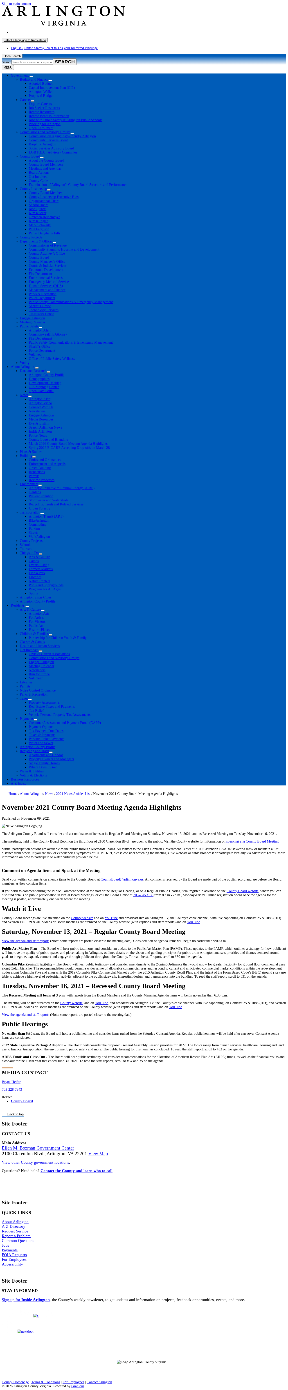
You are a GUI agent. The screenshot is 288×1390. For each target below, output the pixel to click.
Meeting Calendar (32, 322)
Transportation (30, 512)
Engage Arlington (32, 318)
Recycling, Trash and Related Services (56, 504)
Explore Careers (40, 104)
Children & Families (34, 634)
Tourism (26, 549)
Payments (27, 719)
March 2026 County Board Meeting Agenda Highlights (68, 443)
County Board (30, 156)
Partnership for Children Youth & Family (58, 638)
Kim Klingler (38, 221)
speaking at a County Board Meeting (252, 841)
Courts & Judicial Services (47, 265)
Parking (34, 528)
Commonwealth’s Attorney (48, 334)
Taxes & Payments (42, 735)
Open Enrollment (41, 128)
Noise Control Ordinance (38, 690)
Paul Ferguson (39, 229)
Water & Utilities (32, 771)
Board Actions (39, 172)
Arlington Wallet (40, 91)
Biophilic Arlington (42, 144)
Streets (33, 532)
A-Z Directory (13, 1226)
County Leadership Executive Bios (54, 197)
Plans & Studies (31, 452)
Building (26, 456)
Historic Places (39, 630)
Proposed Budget (41, 96)
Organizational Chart (43, 201)
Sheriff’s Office (40, 306)
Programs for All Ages (45, 589)
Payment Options (41, 727)
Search (6, 62)
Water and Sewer (41, 743)
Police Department (42, 298)
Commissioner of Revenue (48, 245)
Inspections (37, 472)
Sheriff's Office (39, 346)
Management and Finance (47, 290)
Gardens (35, 492)
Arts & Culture (39, 557)
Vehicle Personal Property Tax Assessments (59, 714)
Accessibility (12, 1264)
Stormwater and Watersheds (48, 500)
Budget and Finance (34, 79)
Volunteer (36, 354)
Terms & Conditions (45, 1382)
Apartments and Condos (46, 755)
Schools (25, 545)
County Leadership (33, 189)
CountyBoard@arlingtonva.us (122, 879)
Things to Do (29, 553)
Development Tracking (45, 383)
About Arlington (22, 367)
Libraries (35, 577)
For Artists (36, 617)
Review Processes (41, 480)
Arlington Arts (39, 613)
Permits (34, 476)
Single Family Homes (44, 763)
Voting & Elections (33, 775)
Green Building (40, 468)
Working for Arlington (45, 124)
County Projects (31, 237)
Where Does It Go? (42, 767)
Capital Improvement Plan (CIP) (52, 87)
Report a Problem (16, 1236)
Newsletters (37, 411)
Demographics (39, 379)
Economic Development (46, 269)
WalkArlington (39, 536)
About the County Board (46, 160)
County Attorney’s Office (47, 253)
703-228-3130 (143, 895)
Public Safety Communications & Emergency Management (71, 302)
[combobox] (25, 40)
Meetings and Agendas (45, 168)
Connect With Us (41, 407)
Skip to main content (16, 4)
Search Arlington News (45, 427)
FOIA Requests (14, 1254)
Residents (18, 605)
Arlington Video (40, 403)
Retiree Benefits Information (49, 116)
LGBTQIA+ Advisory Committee (53, 152)
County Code (38, 180)
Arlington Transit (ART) (46, 516)
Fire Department (40, 274)
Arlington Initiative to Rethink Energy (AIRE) (61, 488)
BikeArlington (39, 520)
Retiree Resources (41, 112)
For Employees (14, 1259)
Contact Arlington (99, 1382)
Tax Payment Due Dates (46, 731)
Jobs (5, 1245)
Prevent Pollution (41, 496)
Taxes (24, 698)
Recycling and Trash (34, 751)
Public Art (36, 625)
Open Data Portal (41, 391)
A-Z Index (18, 783)
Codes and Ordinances (45, 460)
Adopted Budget (40, 83)
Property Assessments (44, 702)
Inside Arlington (40, 431)
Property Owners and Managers (51, 759)
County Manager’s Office (47, 261)
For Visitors (37, 621)
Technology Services (43, 310)
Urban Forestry (39, 508)
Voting (24, 363)
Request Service (15, 1231)
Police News (38, 435)
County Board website (243, 891)
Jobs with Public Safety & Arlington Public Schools (65, 120)
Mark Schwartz (40, 225)
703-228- (8, 1089)
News (24, 395)
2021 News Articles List (73, 794)
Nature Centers (39, 581)
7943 (18, 1089)
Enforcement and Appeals (47, 464)
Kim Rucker (37, 213)
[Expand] (31, 76)
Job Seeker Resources (44, 108)
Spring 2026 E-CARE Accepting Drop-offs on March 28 (69, 447)
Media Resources (41, 419)
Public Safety (29, 326)
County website (82, 918)
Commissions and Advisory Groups (45, 132)
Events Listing (39, 423)
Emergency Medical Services (49, 282)
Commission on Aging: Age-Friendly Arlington (62, 136)
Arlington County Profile (46, 375)
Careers (25, 100)
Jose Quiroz (37, 209)
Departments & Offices (36, 241)
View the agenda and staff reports (25, 941)
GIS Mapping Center (44, 387)
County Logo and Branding (48, 439)
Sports (33, 593)
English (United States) (54, 32)
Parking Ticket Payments (46, 739)
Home (13, 794)
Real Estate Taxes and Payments (52, 706)
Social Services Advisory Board (51, 148)
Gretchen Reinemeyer (44, 217)
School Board (38, 205)
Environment (29, 484)
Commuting (37, 524)
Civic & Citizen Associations (49, 654)
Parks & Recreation (42, 294)
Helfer (15, 1082)
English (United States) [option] (54, 48)
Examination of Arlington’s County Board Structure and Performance (78, 185)
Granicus (77, 1386)
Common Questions (18, 1240)
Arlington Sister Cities (35, 597)
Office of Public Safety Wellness (52, 358)
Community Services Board (48, 140)
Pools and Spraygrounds (46, 585)
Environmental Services (46, 278)
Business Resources (25, 779)
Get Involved (38, 176)
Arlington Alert (39, 330)
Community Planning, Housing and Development (64, 249)
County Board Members (46, 164)
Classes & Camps (32, 642)
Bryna (6, 1082)
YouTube (111, 918)
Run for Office (39, 674)
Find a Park (37, 573)
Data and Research (33, 371)
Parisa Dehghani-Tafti (44, 233)
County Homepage (15, 1382)
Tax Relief (36, 710)
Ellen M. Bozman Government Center (38, 1148)
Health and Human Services (40, 646)
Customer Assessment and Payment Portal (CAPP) (65, 723)
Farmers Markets (41, 569)
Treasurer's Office (41, 314)
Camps (34, 561)
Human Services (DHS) (46, 286)
